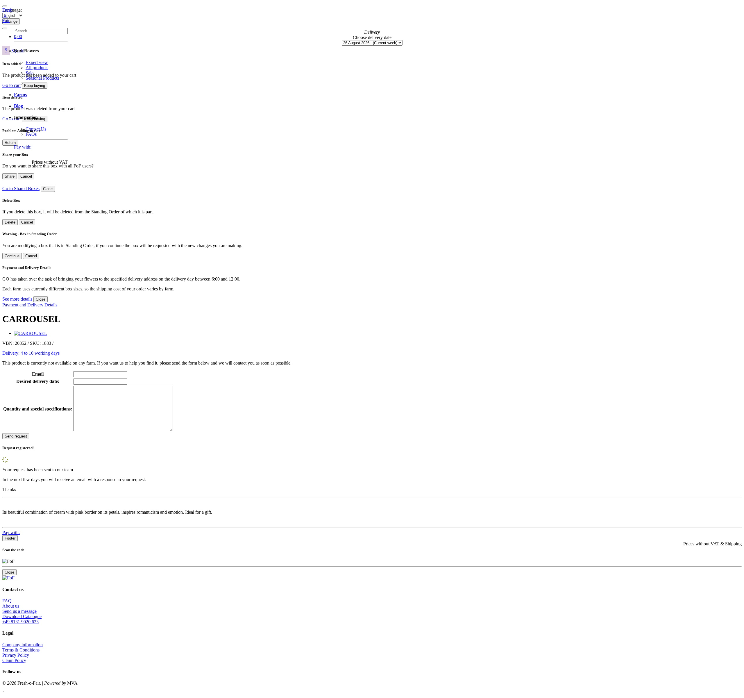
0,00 (18, 36)
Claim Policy (14, 660)
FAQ (7, 600)
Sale (29, 72)
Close (48, 189)
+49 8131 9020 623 (20, 621)
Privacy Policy (15, 655)
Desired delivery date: (37, 381)
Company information (22, 644)
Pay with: (22, 146)
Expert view (37, 62)
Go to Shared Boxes (21, 188)
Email (38, 374)
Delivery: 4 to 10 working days (31, 353)
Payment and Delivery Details (29, 304)
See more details (17, 299)
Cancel (26, 176)
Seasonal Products (42, 78)
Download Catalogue (22, 616)
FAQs (31, 134)
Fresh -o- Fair (7, 15)
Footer (10, 538)
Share (10, 176)
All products (37, 67)
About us (10, 606)
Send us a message (19, 611)
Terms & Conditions (21, 649)
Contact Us (36, 128)
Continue (12, 256)
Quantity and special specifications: (37, 408)
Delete (10, 222)
